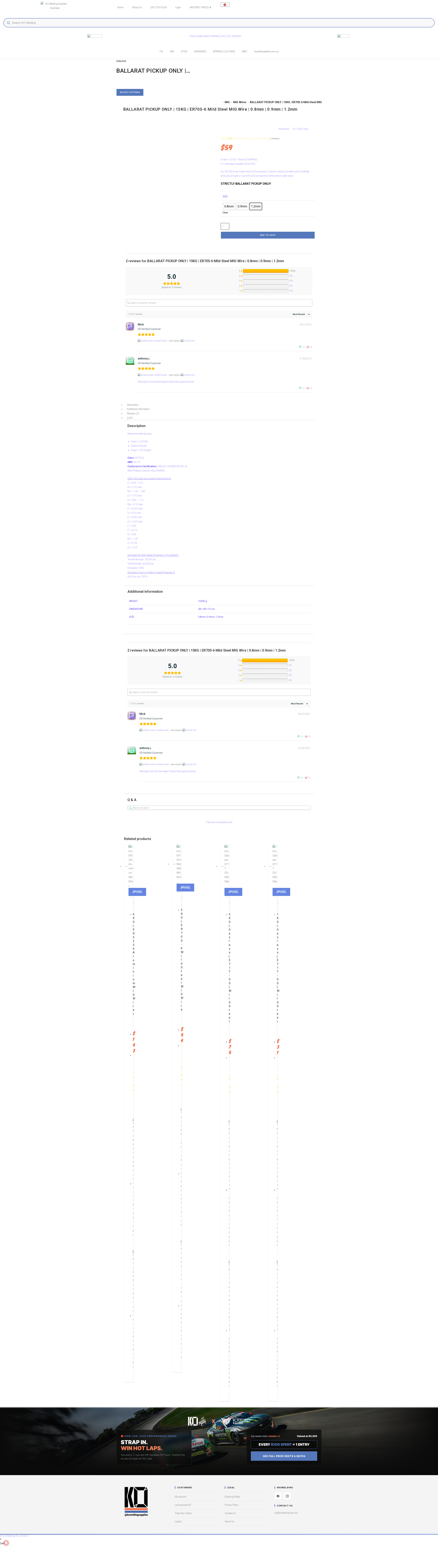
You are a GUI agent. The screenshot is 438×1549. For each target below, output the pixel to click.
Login (178, 7)
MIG (172, 51)
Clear (225, 212)
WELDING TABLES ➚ (200, 7)
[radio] (229, 206)
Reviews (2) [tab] (133, 413)
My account (180, 1496)
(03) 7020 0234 (158, 7)
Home (120, 7)
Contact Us (230, 1513)
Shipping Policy (232, 1496)
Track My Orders (183, 1513)
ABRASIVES (200, 51)
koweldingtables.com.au (266, 51)
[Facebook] (278, 1496)
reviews (275, 138)
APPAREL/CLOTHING (224, 51)
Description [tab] (132, 404)
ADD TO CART (268, 235)
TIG (161, 51)
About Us (137, 7)
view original (174, 341)
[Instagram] (287, 1496)
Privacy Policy (231, 1505)
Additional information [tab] (138, 409)
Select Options (130, 92)
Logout (178, 1521)
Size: (225, 196)
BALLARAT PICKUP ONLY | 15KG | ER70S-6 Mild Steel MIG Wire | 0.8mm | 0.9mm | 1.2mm (305, 102)
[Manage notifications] (6, 1543)
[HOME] (220, 102)
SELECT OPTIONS (137, 892)
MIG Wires (134, 904)
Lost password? (183, 1505)
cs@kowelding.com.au (286, 1512)
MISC (244, 51)
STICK (184, 51)
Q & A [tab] (130, 417)
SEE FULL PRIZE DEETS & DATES (284, 1456)
